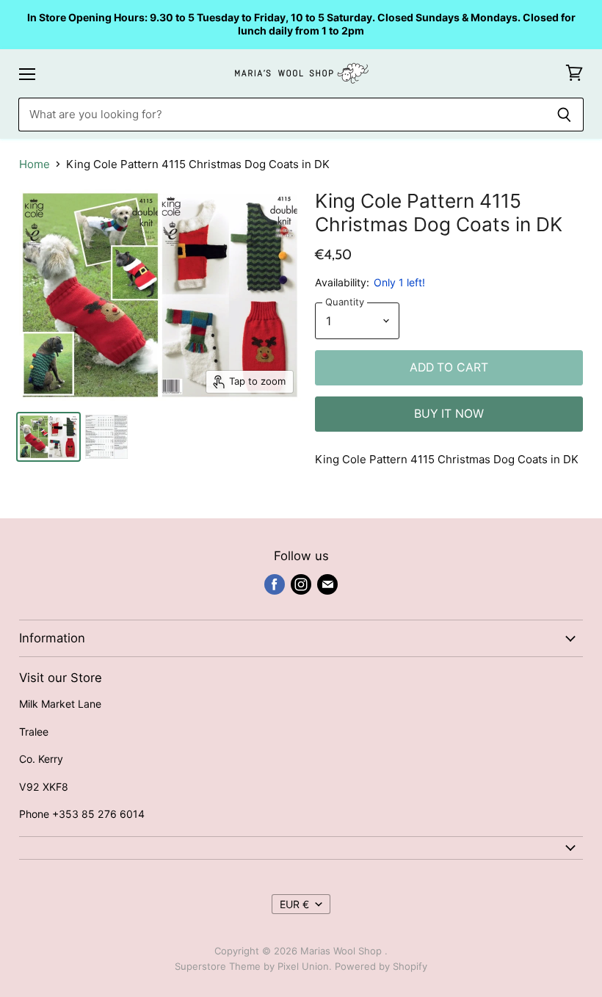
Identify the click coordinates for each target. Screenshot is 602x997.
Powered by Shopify (381, 966)
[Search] (564, 114)
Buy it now (449, 414)
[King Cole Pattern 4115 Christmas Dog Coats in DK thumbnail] (48, 436)
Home (34, 164)
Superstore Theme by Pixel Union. (253, 966)
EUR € (294, 904)
